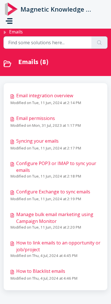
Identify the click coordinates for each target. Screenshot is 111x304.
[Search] (99, 42)
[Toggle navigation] (9, 21)
